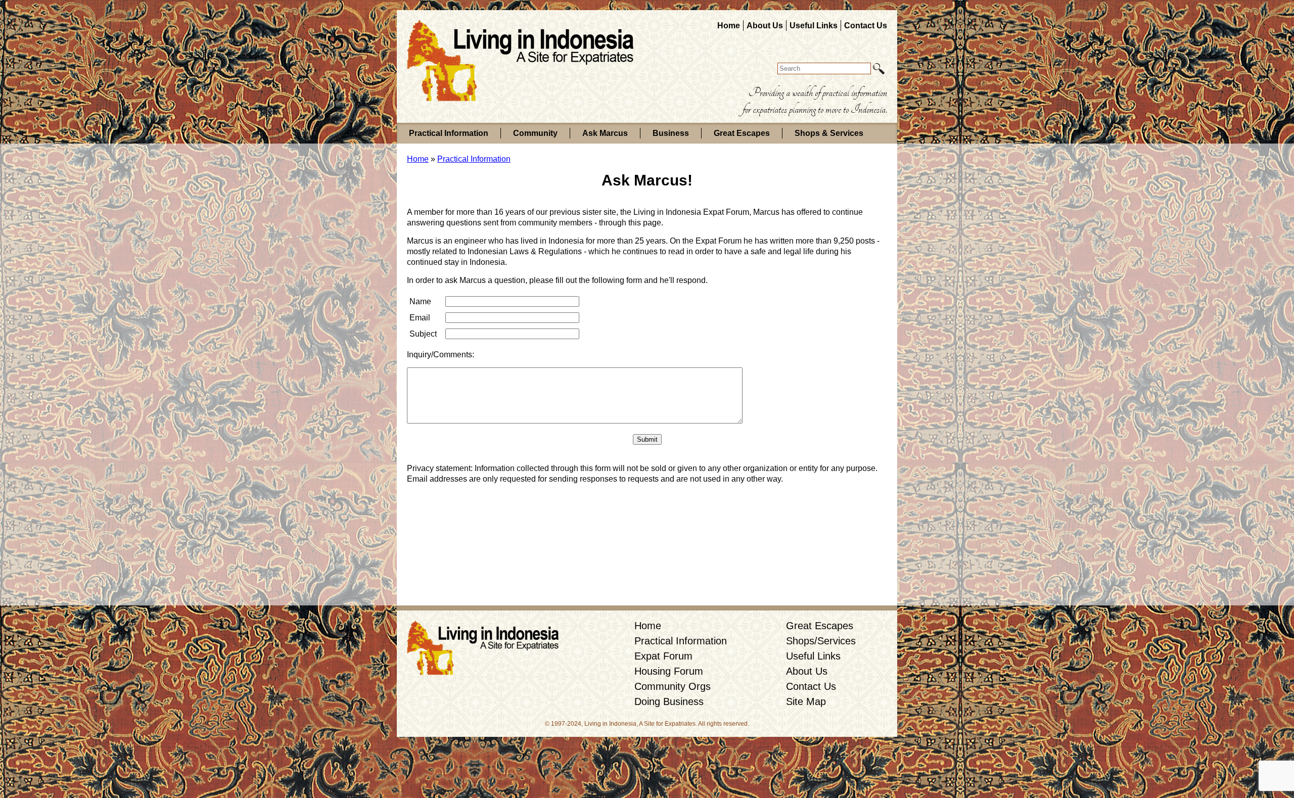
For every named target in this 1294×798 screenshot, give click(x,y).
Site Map (806, 701)
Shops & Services (829, 133)
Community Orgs (672, 686)
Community (535, 133)
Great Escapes (742, 133)
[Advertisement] (647, 577)
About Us (765, 25)
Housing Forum (668, 671)
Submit (647, 439)
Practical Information (448, 133)
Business (671, 133)
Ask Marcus (605, 133)
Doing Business (669, 701)
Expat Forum (663, 656)
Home (728, 25)
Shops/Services (821, 640)
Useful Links (814, 25)
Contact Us (865, 25)
